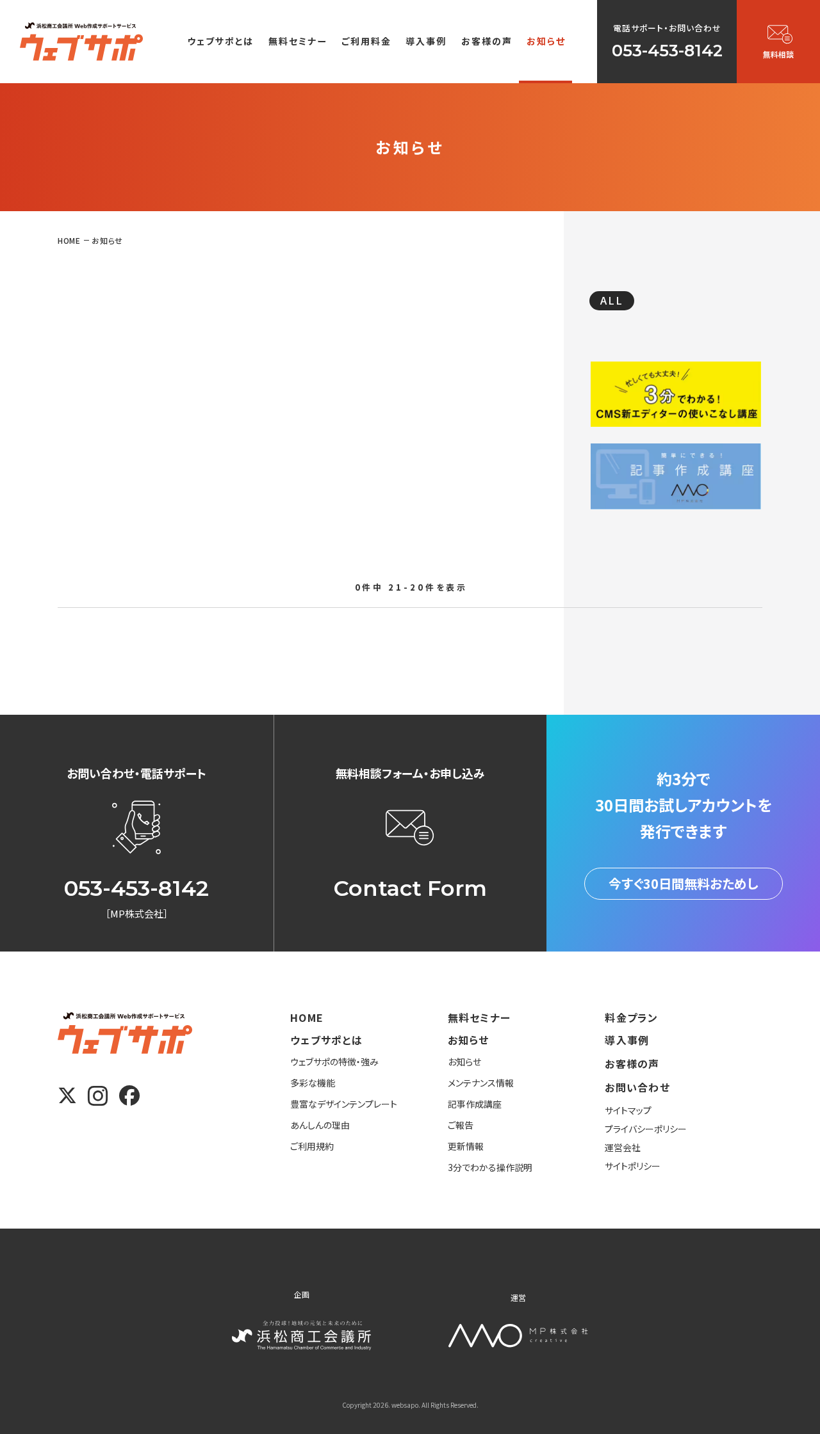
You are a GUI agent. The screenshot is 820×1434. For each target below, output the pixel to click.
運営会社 (623, 1147)
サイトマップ (628, 1110)
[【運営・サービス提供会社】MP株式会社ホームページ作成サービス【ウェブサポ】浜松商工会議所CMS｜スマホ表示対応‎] (81, 41)
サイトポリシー (632, 1165)
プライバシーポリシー (646, 1128)
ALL (611, 300)
